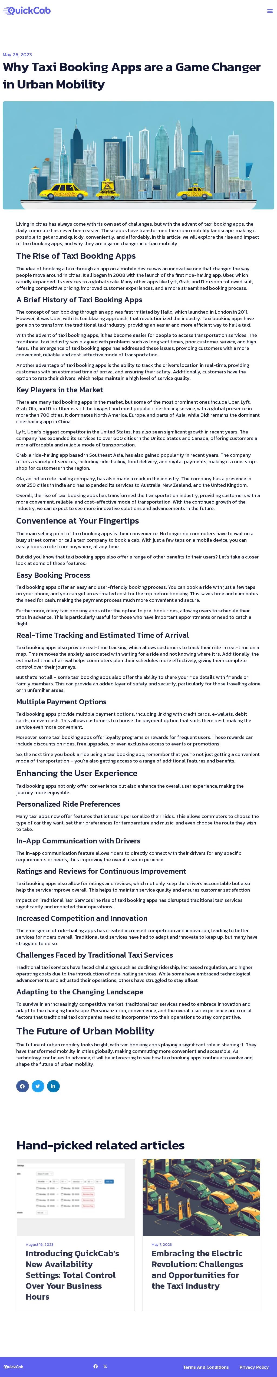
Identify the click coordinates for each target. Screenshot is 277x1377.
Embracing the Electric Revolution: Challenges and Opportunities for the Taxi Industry (197, 1269)
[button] (269, 10)
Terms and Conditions (206, 1367)
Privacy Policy (254, 1367)
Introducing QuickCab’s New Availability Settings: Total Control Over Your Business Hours (72, 1275)
